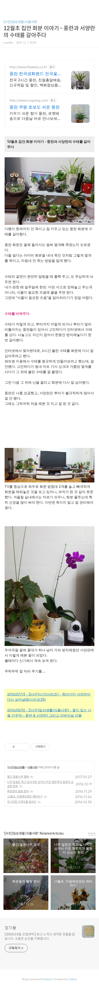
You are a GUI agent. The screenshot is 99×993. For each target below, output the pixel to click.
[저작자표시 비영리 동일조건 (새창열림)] (56, 747)
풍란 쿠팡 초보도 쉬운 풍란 (34, 107)
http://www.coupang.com (28, 100)
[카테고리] (5, 5)
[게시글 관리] (24, 746)
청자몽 (10, 928)
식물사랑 (32, 767)
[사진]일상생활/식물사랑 (20, 22)
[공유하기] (19, 746)
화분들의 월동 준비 (18, 791)
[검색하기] (93, 5)
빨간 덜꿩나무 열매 (18, 776)
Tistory (73, 979)
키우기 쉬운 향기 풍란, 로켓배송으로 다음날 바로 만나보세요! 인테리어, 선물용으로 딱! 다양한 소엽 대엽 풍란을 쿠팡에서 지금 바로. (35, 116)
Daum (48, 979)
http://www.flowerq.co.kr (28, 67)
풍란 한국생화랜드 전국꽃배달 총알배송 (35, 73)
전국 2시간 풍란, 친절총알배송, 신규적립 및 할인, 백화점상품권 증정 (35, 83)
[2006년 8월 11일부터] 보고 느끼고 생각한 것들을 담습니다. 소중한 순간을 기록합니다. (40, 936)
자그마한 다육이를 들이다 (21, 801)
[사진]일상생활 (16, 767)
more (92, 833)
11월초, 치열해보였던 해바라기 (25, 796)
